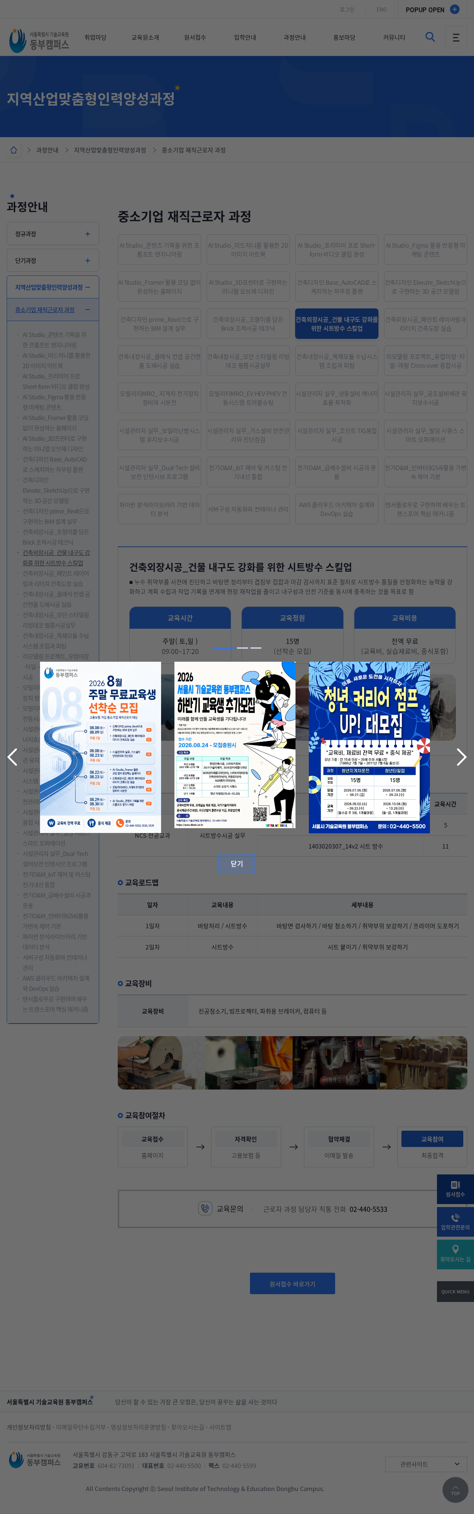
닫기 (237, 864)
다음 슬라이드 (461, 757)
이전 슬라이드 (13, 757)
